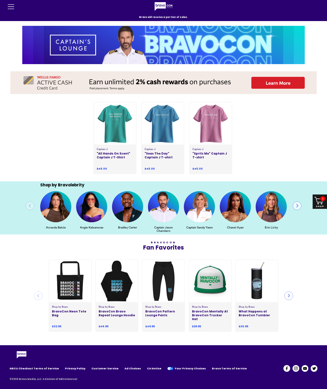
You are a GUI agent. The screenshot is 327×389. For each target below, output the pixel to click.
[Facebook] (286, 368)
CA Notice (154, 368)
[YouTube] (305, 368)
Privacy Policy (75, 368)
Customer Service (104, 368)
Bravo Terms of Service (229, 368)
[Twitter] (314, 368)
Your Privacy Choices (190, 368)
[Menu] (11, 6)
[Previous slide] (30, 205)
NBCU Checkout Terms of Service (34, 368)
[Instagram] (296, 368)
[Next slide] (297, 205)
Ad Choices (132, 368)
